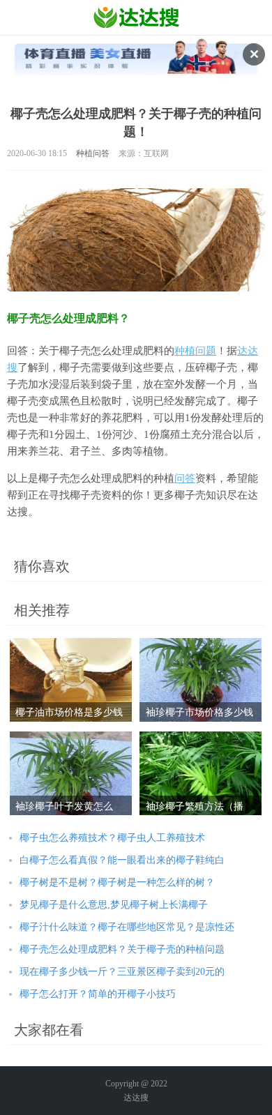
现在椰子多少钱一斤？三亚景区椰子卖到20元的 (122, 971)
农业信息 (136, 17)
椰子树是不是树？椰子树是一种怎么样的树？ (117, 882)
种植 (184, 350)
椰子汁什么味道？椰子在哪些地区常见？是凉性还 (127, 927)
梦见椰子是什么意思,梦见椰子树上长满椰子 (114, 905)
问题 (205, 350)
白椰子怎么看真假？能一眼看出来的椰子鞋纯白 (122, 860)
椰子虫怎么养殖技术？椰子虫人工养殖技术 (112, 838)
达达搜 (136, 1097)
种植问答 (92, 153)
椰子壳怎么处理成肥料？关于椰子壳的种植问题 (122, 949)
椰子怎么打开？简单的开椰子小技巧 (98, 994)
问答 (184, 478)
